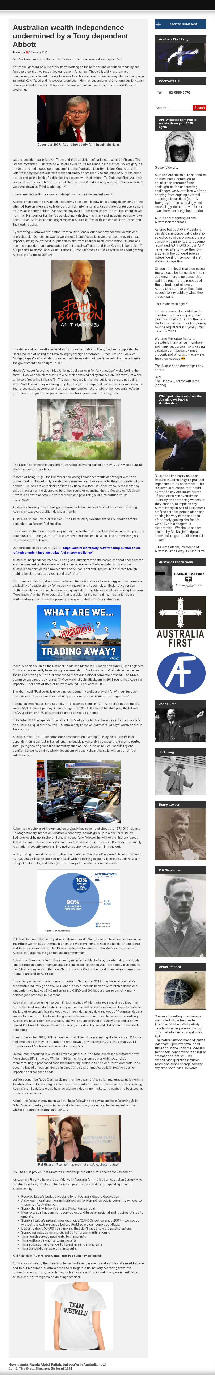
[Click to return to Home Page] (180, 28)
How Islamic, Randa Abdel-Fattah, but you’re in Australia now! (57, 1364)
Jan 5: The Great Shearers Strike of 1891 (40, 1368)
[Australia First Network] (180, 578)
